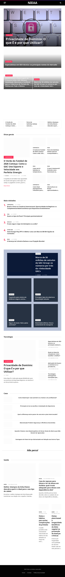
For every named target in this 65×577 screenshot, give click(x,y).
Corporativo (9, 75)
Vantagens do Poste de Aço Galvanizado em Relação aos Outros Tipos (37, 439)
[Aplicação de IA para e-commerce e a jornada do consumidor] (43, 366)
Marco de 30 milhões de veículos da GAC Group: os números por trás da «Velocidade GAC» (46, 84)
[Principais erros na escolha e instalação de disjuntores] (8, 408)
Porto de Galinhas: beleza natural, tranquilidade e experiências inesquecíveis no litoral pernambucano (32, 124)
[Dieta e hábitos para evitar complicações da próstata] (43, 507)
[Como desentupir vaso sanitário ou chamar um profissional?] (8, 399)
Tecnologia (9, 35)
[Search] (60, 3)
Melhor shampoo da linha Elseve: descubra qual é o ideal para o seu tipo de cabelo (53, 124)
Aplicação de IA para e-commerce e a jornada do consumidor (54, 364)
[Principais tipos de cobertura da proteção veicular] (46, 286)
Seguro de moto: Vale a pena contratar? (18, 324)
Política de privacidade (39, 572)
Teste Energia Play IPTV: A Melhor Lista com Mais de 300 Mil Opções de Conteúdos (30, 232)
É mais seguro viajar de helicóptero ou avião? (22, 224)
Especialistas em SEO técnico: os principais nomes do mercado (31, 65)
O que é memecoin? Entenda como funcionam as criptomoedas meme (53, 170)
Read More (7, 186)
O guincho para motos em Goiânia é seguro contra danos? (17, 298)
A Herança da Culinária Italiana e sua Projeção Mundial (26, 241)
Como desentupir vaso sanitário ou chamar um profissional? (37, 398)
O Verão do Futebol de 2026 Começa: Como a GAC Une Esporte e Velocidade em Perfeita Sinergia (11, 124)
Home (23, 572)
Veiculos (37, 79)
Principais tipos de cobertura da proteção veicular (45, 298)
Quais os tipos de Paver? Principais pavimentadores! (24, 216)
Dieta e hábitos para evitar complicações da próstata (43, 520)
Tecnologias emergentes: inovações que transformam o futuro (53, 375)
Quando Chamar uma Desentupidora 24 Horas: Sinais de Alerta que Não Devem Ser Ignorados (37, 432)
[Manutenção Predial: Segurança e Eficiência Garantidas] (8, 424)
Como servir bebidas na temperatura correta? (37, 170)
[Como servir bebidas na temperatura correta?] (39, 160)
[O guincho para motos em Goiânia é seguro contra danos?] (19, 286)
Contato (29, 572)
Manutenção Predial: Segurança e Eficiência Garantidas (37, 423)
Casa (8, 214)
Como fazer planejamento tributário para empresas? (38, 188)
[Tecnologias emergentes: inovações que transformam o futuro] (43, 376)
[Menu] (5, 3)
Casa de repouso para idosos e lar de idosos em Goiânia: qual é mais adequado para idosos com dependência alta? (49, 485)
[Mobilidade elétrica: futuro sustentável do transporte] (46, 312)
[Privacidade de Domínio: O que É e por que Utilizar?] (32, 27)
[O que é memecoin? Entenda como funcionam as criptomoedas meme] (53, 160)
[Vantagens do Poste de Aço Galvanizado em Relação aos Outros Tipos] (8, 441)
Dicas (48, 147)
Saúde (5, 484)
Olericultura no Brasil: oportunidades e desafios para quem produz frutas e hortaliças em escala (53, 188)
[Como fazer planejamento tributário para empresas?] (39, 179)
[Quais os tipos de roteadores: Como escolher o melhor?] (43, 355)
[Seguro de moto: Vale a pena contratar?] (19, 312)
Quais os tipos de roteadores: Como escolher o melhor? (54, 354)
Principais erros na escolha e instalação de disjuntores (37, 406)
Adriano (7, 175)
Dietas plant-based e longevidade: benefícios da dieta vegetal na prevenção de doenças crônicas (56, 526)
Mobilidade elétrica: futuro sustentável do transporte (44, 324)
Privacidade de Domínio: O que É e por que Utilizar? (26, 40)
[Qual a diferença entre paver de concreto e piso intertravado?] (8, 416)
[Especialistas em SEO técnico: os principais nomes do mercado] (32, 57)
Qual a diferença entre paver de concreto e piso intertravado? (37, 414)
